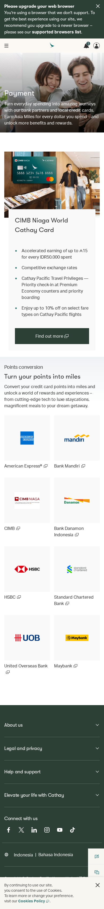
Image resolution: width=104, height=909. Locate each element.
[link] (52, 185)
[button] (97, 885)
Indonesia (23, 854)
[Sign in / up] (96, 45)
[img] (98, 6)
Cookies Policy (31, 901)
